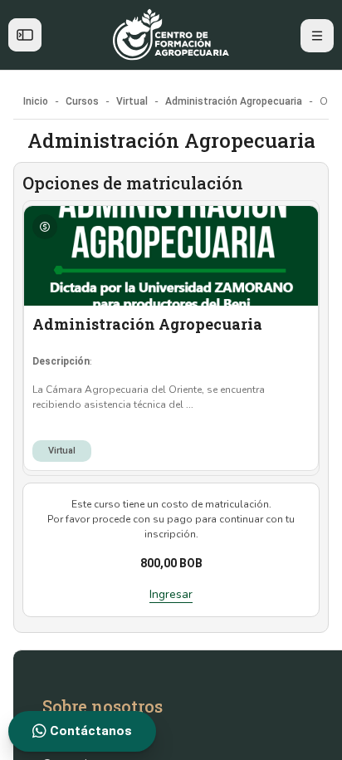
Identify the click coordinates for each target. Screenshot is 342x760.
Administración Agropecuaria (147, 324)
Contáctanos (89, 730)
